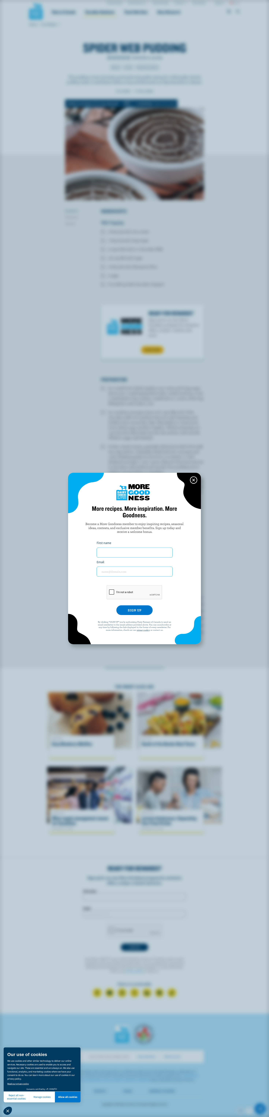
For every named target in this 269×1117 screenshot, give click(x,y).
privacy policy (143, 630)
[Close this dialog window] (193, 480)
